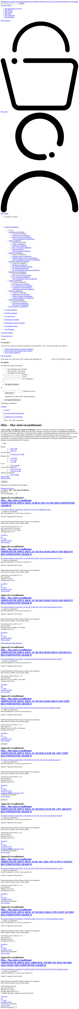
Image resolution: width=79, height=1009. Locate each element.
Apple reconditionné (14, 240)
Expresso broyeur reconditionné (18, 306)
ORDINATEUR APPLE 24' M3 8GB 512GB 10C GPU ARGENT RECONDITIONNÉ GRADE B (36, 809)
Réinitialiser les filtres (7, 488)
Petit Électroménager (11, 313)
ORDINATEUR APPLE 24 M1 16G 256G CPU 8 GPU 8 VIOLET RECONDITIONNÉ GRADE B (36, 862)
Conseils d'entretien (7, 333)
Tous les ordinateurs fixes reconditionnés (24, 279)
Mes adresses (9, 10)
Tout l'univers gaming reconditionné (23, 289)
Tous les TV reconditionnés (20, 305)
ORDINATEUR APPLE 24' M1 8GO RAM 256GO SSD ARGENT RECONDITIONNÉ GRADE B (37, 551)
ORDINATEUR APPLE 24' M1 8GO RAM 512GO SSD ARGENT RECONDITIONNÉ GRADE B (37, 600)
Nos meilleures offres (11, 326)
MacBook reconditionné (19, 246)
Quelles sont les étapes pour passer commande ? (19, 349)
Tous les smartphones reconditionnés (23, 239)
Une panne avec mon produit (16, 373)
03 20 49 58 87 (46, 359)
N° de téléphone (28, 379)
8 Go (13, 462)
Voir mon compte (6, 5)
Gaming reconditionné (15, 280)
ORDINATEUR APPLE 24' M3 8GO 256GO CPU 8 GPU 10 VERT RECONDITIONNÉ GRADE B (37, 912)
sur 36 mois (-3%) (12, 793)
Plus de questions (6, 356)
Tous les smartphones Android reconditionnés (26, 260)
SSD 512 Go (15, 471)
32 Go (13, 460)
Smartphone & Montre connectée (15, 323)
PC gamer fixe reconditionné (21, 277)
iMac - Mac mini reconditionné (21, 247)
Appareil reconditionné (12, 227)
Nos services (12, 220)
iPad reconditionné (18, 249)
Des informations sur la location (17, 369)
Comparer (4, 481)
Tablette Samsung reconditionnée (22, 296)
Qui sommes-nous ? (7, 336)
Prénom (26, 375)
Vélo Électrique (9, 329)
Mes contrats (8, 12)
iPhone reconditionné (18, 244)
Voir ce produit (5, 542)
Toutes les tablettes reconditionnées (23, 298)
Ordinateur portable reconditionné (18, 261)
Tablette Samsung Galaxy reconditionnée (24, 258)
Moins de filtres (5, 478)
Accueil (10, 230)
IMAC (13, 449)
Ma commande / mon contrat (16, 371)
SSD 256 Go (15, 469)
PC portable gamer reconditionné (22, 266)
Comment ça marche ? (15, 218)
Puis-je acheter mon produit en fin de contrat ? (19, 351)
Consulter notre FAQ (14, 224)
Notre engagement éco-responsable (19, 222)
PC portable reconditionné (20, 268)
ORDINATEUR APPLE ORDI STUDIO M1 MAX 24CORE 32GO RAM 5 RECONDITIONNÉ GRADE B (36, 962)
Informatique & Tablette (12, 319)
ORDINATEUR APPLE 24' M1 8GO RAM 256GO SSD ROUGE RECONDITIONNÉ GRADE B (36, 652)
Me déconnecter (6, 20)
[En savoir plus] (11, 643)
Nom (25, 377)
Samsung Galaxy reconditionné (21, 237)
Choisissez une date (29, 391)
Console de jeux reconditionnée (22, 287)
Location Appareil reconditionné (14, 413)
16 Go (13, 458)
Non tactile (15, 465)
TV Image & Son (10, 316)
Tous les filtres (5, 476)
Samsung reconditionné (15, 253)
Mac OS (14, 475)
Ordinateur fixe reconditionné (17, 272)
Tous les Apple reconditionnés (21, 251)
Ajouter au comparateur (10, 511)
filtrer (4, 443)
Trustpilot (4, 406)
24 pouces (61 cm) (17, 454)
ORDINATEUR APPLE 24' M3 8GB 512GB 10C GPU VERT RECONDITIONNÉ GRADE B (34, 753)
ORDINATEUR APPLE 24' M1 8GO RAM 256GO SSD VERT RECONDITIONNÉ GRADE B (35, 701)
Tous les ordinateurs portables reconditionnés (26, 270)
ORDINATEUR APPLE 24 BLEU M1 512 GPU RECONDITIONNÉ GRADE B (38, 503)
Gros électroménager (11, 310)
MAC (13, 450)
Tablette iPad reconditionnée (21, 294)
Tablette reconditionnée (15, 291)
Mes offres (8, 14)
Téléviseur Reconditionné (16, 299)
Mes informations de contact (13, 8)
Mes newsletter (9, 17)
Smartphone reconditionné (16, 232)
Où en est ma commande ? (13, 352)
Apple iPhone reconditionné (20, 235)
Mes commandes (10, 15)
